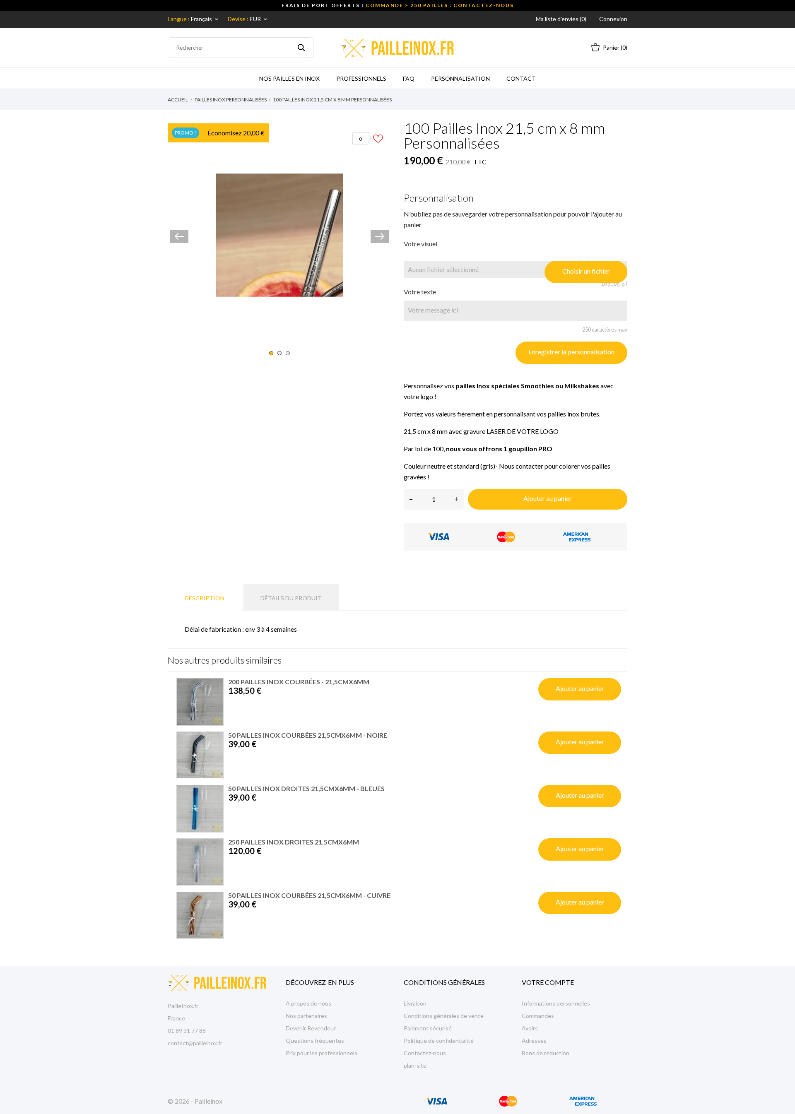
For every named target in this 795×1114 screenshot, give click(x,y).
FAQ (408, 78)
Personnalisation (460, 78)
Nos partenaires (306, 1015)
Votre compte (548, 982)
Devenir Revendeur (311, 1028)
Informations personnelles (556, 1003)
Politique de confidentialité (439, 1040)
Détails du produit (291, 598)
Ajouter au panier (547, 498)
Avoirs (530, 1028)
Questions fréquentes (315, 1040)
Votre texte (420, 292)
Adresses (534, 1040)
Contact (521, 78)
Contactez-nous (425, 1052)
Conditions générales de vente (444, 1015)
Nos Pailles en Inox (289, 78)
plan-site (415, 1065)
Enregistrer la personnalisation (571, 352)
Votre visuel (420, 244)
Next (380, 236)
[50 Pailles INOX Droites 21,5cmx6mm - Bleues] (200, 808)
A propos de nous (308, 1003)
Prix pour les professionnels (321, 1052)
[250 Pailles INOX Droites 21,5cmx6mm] (200, 862)
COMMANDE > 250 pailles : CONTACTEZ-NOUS (440, 5)
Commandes (538, 1015)
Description (204, 598)
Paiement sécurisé (428, 1028)
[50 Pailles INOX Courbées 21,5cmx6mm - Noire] (200, 755)
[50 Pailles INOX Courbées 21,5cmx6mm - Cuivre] (200, 915)
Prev (179, 236)
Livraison (415, 1003)
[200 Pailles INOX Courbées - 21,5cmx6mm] (200, 702)
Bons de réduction (545, 1052)
